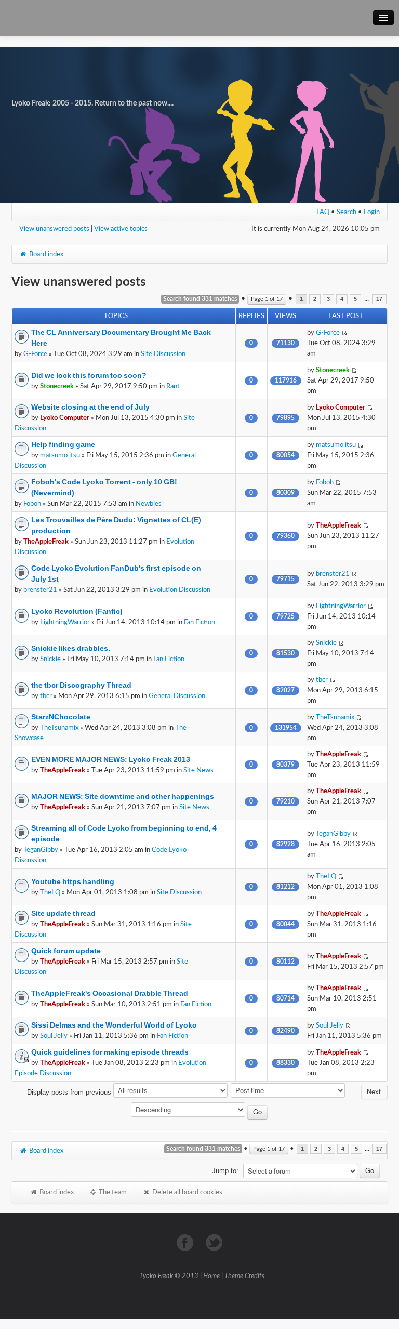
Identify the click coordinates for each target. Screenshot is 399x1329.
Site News (198, 770)
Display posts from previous (70, 1092)
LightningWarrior (65, 622)
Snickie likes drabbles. (70, 648)
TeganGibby (40, 850)
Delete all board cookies (186, 1192)
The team (112, 1192)
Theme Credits (244, 1276)
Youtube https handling (72, 881)
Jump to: (225, 1171)
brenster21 (40, 590)
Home (211, 1276)
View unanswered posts (54, 229)
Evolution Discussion (179, 590)
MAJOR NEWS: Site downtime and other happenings (122, 796)
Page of (267, 299)
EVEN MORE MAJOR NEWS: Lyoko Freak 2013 (110, 759)
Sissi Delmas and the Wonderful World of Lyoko (114, 1025)
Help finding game (63, 444)
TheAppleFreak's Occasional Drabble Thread (109, 993)
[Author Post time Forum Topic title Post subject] (288, 1092)
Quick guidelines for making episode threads (110, 1052)
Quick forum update (66, 950)
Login (372, 212)
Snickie (50, 659)
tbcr (46, 696)
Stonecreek (57, 386)
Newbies (149, 504)
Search (346, 212)
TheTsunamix (59, 728)
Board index (45, 254)
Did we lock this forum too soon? (89, 375)
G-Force (35, 354)
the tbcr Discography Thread (81, 685)
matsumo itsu (60, 455)
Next (374, 1092)
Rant (173, 386)
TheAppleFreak (46, 541)
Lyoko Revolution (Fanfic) (77, 611)
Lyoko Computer (64, 418)
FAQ (322, 212)
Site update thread (63, 913)
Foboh (32, 504)
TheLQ (50, 892)
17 (379, 299)
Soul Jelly (54, 1036)
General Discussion (177, 696)
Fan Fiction (199, 622)
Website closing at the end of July (90, 407)
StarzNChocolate (60, 716)
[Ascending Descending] (200, 1111)
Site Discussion (163, 354)
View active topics (121, 229)
